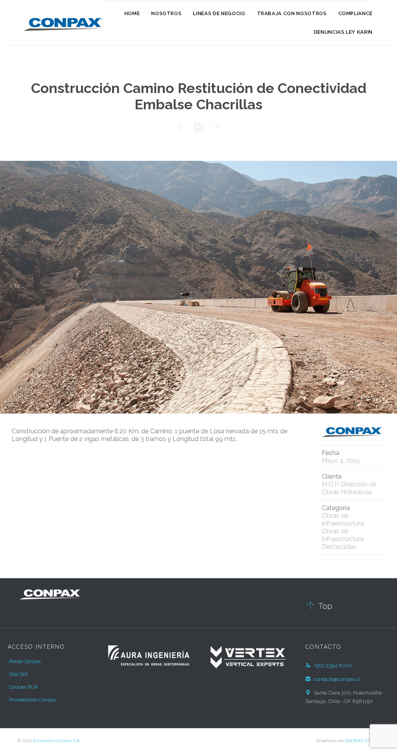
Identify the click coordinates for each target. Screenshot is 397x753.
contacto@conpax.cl (333, 679)
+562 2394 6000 (329, 666)
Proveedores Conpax (32, 700)
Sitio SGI (18, 674)
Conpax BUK (23, 687)
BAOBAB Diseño (362, 740)
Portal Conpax (25, 661)
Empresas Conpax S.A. (56, 740)
